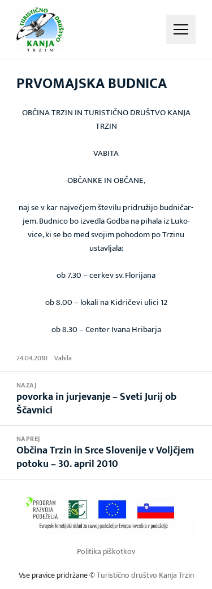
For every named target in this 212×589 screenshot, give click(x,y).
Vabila (63, 358)
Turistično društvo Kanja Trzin (145, 575)
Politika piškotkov (106, 551)
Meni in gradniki (181, 29)
